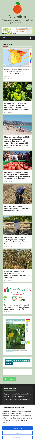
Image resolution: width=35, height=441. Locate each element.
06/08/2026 (9, 311)
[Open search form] (30, 38)
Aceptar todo (17, 428)
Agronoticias (17, 16)
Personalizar (17, 433)
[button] (4, 38)
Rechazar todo (17, 438)
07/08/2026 (9, 147)
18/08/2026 (9, 78)
